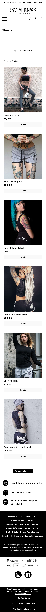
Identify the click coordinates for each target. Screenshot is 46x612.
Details (23, 124)
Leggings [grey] (12, 115)
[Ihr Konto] (35, 18)
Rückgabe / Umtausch (34, 536)
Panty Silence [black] (14, 248)
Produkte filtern (24, 50)
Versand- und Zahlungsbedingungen (22, 524)
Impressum (13, 517)
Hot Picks (27, 2)
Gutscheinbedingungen (12, 536)
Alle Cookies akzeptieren (24, 609)
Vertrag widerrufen (23, 471)
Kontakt (29, 520)
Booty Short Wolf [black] (16, 314)
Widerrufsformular (14, 528)
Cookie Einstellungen (29, 532)
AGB (21, 517)
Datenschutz (31, 517)
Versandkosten (9, 547)
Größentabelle (11, 532)
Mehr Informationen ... (23, 594)
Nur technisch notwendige (23, 603)
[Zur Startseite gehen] (23, 11)
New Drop (37, 2)
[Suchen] (30, 18)
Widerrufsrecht (18, 520)
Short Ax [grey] (11, 381)
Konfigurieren (24, 598)
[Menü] (4, 18)
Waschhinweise (31, 528)
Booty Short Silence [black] (17, 447)
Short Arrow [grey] (13, 181)
